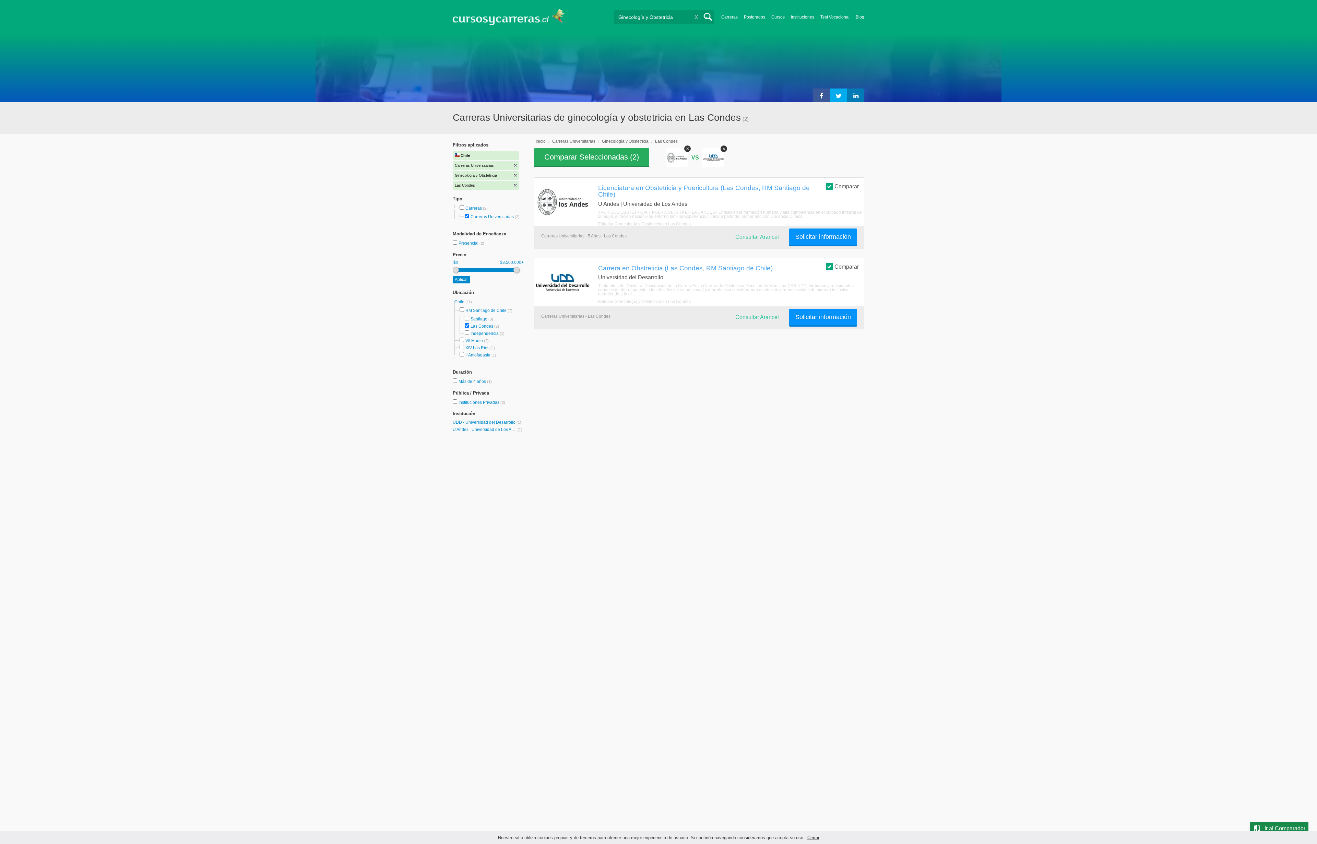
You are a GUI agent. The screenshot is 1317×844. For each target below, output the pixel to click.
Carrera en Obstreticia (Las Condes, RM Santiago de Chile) (685, 268)
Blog (860, 17)
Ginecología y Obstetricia (625, 141)
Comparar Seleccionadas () (591, 157)
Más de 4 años (473, 381)
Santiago (479, 319)
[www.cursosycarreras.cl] (513, 17)
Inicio (541, 141)
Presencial (469, 243)
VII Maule (474, 340)
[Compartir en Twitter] (838, 95)
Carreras (729, 17)
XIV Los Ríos (477, 347)
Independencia (485, 333)
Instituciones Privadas (482, 402)
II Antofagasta (477, 355)
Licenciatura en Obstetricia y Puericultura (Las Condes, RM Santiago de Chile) (704, 191)
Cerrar (813, 837)
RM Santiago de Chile (486, 310)
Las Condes (482, 326)
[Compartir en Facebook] (821, 95)
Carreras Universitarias (492, 216)
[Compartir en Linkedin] (855, 95)
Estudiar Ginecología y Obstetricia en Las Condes (644, 224)
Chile (459, 302)
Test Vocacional (835, 17)
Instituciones (802, 17)
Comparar (846, 186)
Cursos (778, 17)
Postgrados (754, 17)
